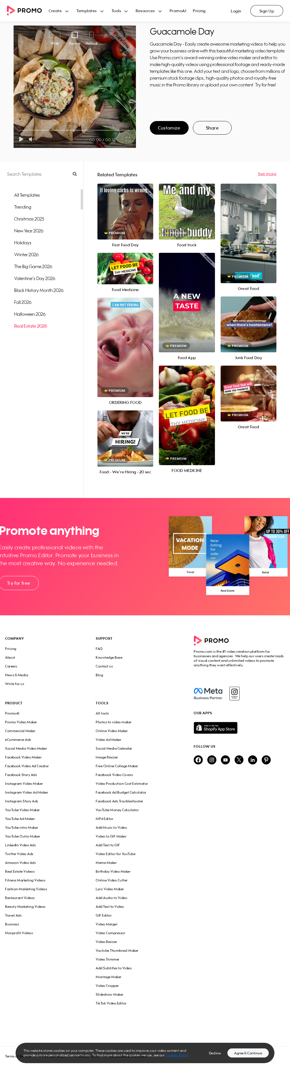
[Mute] (32, 139)
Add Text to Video (110, 906)
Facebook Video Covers (114, 775)
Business (12, 924)
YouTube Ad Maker (20, 819)
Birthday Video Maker (113, 871)
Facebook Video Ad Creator (27, 766)
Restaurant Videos (20, 898)
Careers (11, 666)
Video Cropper (107, 986)
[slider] (19, 130)
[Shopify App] (239, 728)
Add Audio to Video (111, 898)
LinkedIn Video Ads (20, 845)
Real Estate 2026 (30, 326)
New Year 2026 (28, 231)
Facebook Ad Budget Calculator (121, 792)
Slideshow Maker (109, 994)
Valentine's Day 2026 (34, 278)
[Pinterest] (266, 760)
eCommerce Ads (18, 739)
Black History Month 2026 (38, 290)
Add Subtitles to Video (114, 968)
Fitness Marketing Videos (25, 880)
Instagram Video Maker (24, 783)
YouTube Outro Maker (22, 836)
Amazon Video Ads (20, 863)
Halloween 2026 (30, 314)
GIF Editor (104, 915)
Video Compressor (110, 933)
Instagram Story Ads (21, 801)
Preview (125, 205)
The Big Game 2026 (33, 266)
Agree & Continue (248, 1053)
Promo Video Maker (21, 722)
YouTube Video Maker (22, 810)
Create (55, 10)
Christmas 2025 (29, 219)
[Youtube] (225, 760)
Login (236, 11)
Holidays (22, 242)
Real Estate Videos (20, 871)
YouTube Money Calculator (117, 810)
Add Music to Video (111, 827)
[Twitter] (239, 760)
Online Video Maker (112, 731)
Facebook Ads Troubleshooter (119, 801)
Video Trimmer (108, 959)
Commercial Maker (20, 731)
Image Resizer (107, 757)
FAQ (99, 649)
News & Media (16, 675)
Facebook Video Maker (23, 757)
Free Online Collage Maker (117, 766)
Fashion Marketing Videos (26, 889)
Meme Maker (106, 863)
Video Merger (107, 924)
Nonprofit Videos (19, 933)
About (10, 657)
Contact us (104, 666)
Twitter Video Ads (19, 854)
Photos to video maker (114, 722)
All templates (27, 195)
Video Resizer (106, 942)
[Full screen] (128, 139)
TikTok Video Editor (111, 1003)
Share (212, 128)
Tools (116, 10)
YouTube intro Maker (21, 827)
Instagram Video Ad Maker (26, 792)
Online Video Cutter (112, 880)
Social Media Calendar (114, 748)
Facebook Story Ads (21, 775)
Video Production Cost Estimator (122, 783)
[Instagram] (234, 693)
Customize (169, 128)
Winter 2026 (26, 254)
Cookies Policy (176, 1055)
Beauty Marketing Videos (25, 906)
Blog (99, 675)
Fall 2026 (22, 302)
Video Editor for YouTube (115, 854)
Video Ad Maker (108, 739)
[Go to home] (28, 11)
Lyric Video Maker (110, 889)
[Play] (21, 139)
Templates (86, 10)
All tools (102, 713)
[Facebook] (208, 693)
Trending (22, 207)
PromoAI (178, 10)
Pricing (199, 10)
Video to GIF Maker (111, 836)
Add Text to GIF (108, 845)
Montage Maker (108, 977)
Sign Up (266, 11)
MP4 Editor (104, 819)
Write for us (14, 684)
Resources (145, 10)
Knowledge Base (109, 657)
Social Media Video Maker (26, 748)
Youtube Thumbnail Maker (117, 950)
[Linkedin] (252, 760)
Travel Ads (13, 915)
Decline (215, 1053)
